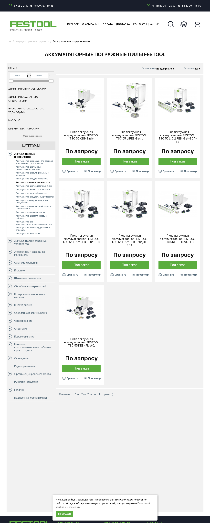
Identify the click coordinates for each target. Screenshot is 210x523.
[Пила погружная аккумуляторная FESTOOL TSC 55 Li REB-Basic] (129, 100)
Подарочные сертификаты (30, 397)
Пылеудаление (23, 305)
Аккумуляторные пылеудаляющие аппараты (33, 228)
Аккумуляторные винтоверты (30, 212)
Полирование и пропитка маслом (29, 296)
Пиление (19, 270)
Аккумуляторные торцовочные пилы (34, 186)
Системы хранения (26, 262)
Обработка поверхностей (30, 286)
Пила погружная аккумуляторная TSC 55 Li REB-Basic (129, 135)
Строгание (21, 328)
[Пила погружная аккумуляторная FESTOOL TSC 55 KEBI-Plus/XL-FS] (177, 203)
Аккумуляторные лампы (28, 233)
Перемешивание (24, 336)
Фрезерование (23, 320)
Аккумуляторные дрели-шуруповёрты (35, 197)
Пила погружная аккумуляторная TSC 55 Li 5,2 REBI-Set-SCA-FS (177, 136)
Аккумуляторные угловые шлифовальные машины (28, 168)
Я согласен (64, 514)
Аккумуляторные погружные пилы (33, 182)
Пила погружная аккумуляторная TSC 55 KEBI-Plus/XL (81, 342)
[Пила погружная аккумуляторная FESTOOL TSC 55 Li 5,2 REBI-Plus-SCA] (81, 203)
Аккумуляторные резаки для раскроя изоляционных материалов (34, 162)
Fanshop (19, 389)
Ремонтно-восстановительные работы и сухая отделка (32, 347)
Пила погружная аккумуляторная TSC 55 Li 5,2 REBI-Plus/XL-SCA (130, 240)
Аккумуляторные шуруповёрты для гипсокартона (33, 207)
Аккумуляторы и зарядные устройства (30, 242)
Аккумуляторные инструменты (24, 155)
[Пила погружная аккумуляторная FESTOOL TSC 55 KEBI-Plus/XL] (81, 307)
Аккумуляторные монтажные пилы (33, 189)
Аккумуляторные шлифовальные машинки (32, 174)
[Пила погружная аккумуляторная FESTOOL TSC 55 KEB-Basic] (81, 100)
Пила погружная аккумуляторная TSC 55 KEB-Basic (81, 135)
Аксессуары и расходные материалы (29, 253)
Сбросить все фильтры (32, 136)
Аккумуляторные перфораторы (31, 193)
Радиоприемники (24, 366)
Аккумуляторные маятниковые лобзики (31, 217)
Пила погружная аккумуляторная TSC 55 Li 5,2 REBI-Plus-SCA (81, 239)
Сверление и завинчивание (31, 312)
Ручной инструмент (26, 382)
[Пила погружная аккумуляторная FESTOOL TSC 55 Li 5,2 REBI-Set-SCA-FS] (177, 100)
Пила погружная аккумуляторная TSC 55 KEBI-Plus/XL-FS (177, 239)
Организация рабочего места (32, 374)
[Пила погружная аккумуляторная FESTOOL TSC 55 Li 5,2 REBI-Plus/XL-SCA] (129, 203)
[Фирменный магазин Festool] (34, 24)
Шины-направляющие (27, 278)
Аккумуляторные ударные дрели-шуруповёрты (33, 201)
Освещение (21, 358)
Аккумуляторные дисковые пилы (32, 178)
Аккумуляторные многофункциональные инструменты (34, 223)
